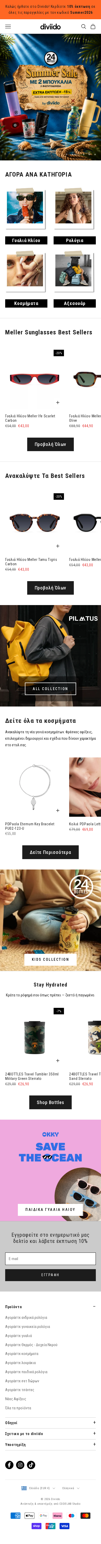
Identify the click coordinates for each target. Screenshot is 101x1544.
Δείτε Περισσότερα (50, 877)
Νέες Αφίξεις (15, 1424)
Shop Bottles (50, 1127)
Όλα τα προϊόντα (18, 1433)
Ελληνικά (68, 1513)
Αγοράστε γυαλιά (18, 1361)
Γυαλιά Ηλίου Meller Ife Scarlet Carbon (30, 443)
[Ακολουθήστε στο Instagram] (20, 1490)
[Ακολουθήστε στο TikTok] (31, 1490)
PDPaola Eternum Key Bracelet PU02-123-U (30, 851)
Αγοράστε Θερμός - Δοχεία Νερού (31, 1370)
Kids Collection (50, 985)
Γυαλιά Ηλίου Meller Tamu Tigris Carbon (31, 587)
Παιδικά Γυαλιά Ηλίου (50, 1235)
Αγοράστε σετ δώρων (22, 1406)
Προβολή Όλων (51, 469)
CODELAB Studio (70, 1529)
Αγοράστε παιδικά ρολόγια (26, 1397)
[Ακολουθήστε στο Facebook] (9, 1490)
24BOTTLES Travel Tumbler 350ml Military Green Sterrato (32, 1102)
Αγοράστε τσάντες (19, 1415)
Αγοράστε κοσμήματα (21, 1379)
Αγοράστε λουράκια (20, 1388)
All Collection (50, 714)
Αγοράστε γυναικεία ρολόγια (27, 1352)
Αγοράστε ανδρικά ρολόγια (26, 1343)
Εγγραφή (50, 1300)
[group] (50, 110)
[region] (50, 110)
